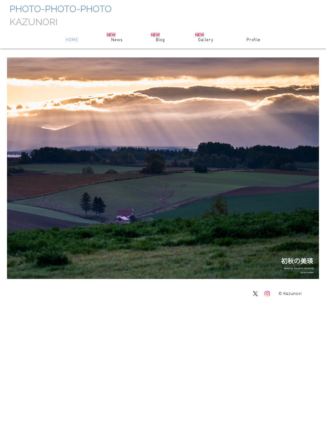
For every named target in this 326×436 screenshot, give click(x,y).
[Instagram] (267, 293)
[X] (255, 293)
